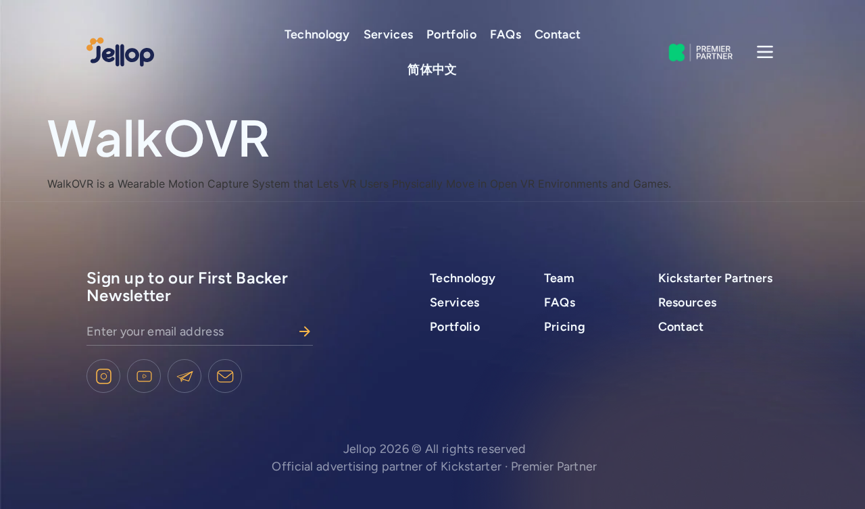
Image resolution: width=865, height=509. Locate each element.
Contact (557, 34)
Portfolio (451, 34)
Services (388, 34)
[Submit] (305, 331)
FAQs (505, 34)
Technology (317, 34)
